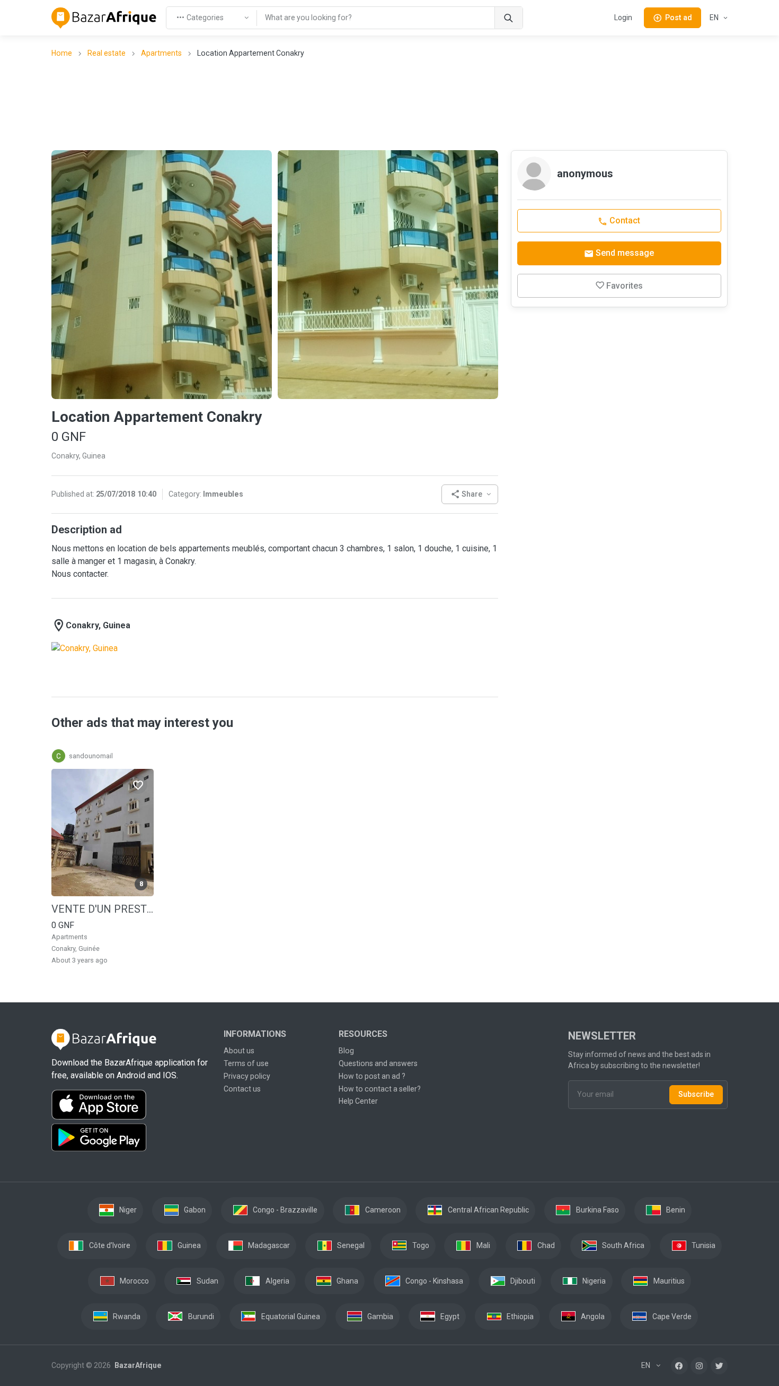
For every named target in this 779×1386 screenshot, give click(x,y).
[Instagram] (699, 1365)
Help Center (358, 1101)
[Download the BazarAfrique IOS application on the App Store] (131, 1105)
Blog (346, 1050)
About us (239, 1050)
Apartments (161, 53)
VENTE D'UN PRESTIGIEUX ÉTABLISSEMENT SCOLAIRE (102, 909)
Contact (623, 220)
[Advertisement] (389, 103)
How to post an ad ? (372, 1076)
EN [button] (715, 17)
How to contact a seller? (380, 1089)
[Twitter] (719, 1365)
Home (61, 53)
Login (623, 17)
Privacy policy (247, 1076)
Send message (624, 253)
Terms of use (246, 1063)
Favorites (624, 286)
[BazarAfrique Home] (104, 18)
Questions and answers (378, 1063)
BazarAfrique (137, 1365)
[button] (469, 494)
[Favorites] (137, 784)
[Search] (508, 18)
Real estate (106, 53)
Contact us (242, 1089)
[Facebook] (679, 1365)
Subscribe (696, 1094)
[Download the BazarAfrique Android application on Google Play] (131, 1137)
